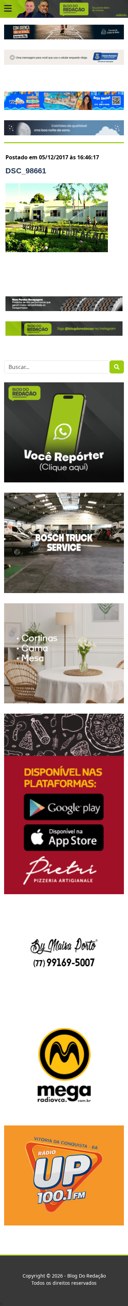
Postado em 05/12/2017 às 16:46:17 (52, 157)
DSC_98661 (25, 171)
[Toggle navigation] (8, 8)
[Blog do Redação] (64, 8)
